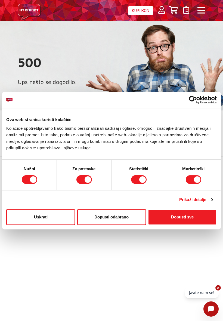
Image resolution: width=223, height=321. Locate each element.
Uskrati (41, 217)
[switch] (84, 179)
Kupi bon (140, 10)
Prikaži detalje (192, 199)
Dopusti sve (182, 217)
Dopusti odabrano (111, 217)
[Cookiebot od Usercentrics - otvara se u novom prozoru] (193, 100)
